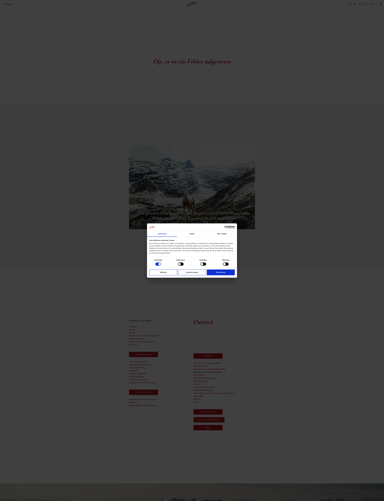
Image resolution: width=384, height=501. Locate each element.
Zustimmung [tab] (162, 234)
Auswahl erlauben (192, 272)
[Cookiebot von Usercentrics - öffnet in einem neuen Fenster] (226, 227)
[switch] (181, 265)
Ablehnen (163, 272)
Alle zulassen (220, 272)
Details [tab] (192, 234)
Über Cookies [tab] (222, 234)
